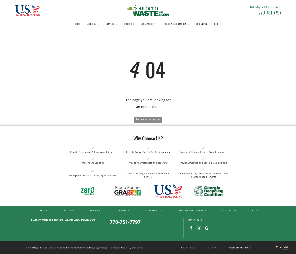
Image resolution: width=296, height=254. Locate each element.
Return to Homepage (148, 119)
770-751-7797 (270, 12)
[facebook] (191, 228)
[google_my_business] (207, 228)
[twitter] (199, 228)
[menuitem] (79, 23)
